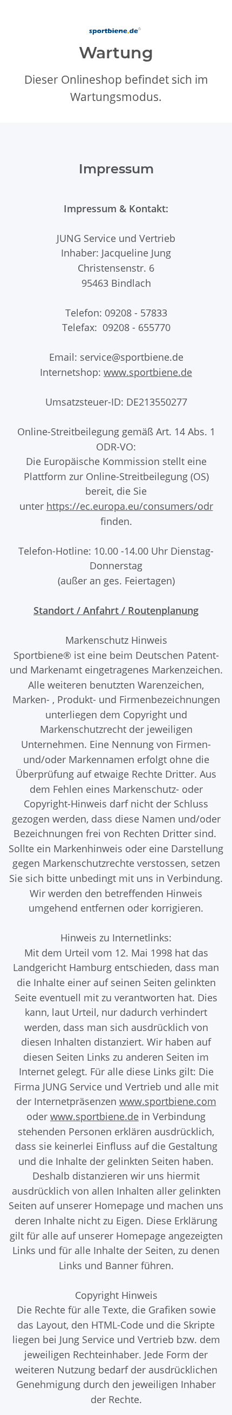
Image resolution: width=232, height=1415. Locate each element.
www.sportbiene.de (148, 372)
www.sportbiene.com (167, 1101)
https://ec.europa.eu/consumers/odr (129, 506)
